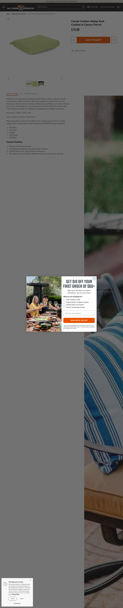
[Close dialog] (94, 278)
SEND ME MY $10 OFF (79, 320)
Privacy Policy (15, 594)
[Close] (31, 580)
